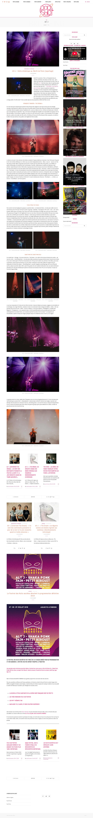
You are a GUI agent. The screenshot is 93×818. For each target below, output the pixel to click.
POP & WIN (76, 1)
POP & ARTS (48, 1)
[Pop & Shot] (46, 10)
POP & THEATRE (67, 1)
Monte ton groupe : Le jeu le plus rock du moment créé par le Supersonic (74, 208)
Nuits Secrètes (25, 711)
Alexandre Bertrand (48, 758)
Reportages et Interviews (29, 68)
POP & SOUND (16, 1)
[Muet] (82, 58)
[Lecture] (65, 58)
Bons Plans (75, 88)
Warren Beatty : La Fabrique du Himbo (75, 150)
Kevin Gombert (16, 778)
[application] (74, 53)
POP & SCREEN (26, 1)
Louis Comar (46, 484)
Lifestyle (75, 204)
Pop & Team (65, 65)
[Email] (53, 496)
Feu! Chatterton (26, 697)
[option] (74, 83)
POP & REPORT (37, 1)
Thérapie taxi (18, 700)
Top (85, 815)
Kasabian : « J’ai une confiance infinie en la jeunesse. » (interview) (75, 179)
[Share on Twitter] (50, 496)
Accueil (45, 25)
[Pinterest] (22, 548)
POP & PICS (57, 1)
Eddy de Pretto (48, 693)
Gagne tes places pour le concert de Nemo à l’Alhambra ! (74, 92)
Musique (43, 523)
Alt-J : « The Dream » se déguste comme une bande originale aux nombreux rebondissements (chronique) (46, 529)
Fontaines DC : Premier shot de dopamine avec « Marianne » (75, 121)
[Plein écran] (84, 58)
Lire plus (33, 496)
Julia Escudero (33, 73)
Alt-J (40, 83)
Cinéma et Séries (75, 147)
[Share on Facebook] (48, 496)
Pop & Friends (65, 62)
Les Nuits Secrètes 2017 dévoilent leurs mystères (50, 745)
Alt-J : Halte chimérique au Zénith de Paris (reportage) (32, 71)
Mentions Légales (10, 797)
